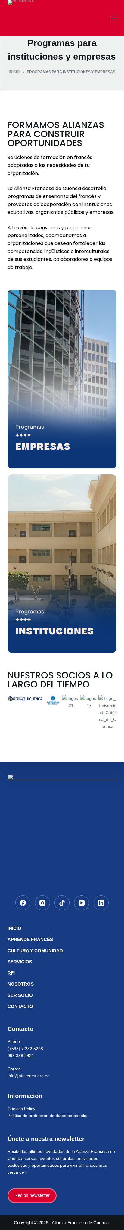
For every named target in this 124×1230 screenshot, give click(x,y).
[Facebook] (22, 902)
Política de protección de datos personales (48, 1115)
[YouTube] (81, 902)
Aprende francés (30, 939)
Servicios (20, 961)
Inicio (14, 928)
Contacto (20, 1006)
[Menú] (113, 18)
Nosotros (21, 984)
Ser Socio (20, 995)
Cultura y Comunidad (35, 950)
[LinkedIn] (101, 902)
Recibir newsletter (32, 1195)
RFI (11, 972)
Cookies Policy (21, 1108)
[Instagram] (42, 902)
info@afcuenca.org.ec (28, 1075)
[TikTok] (62, 902)
